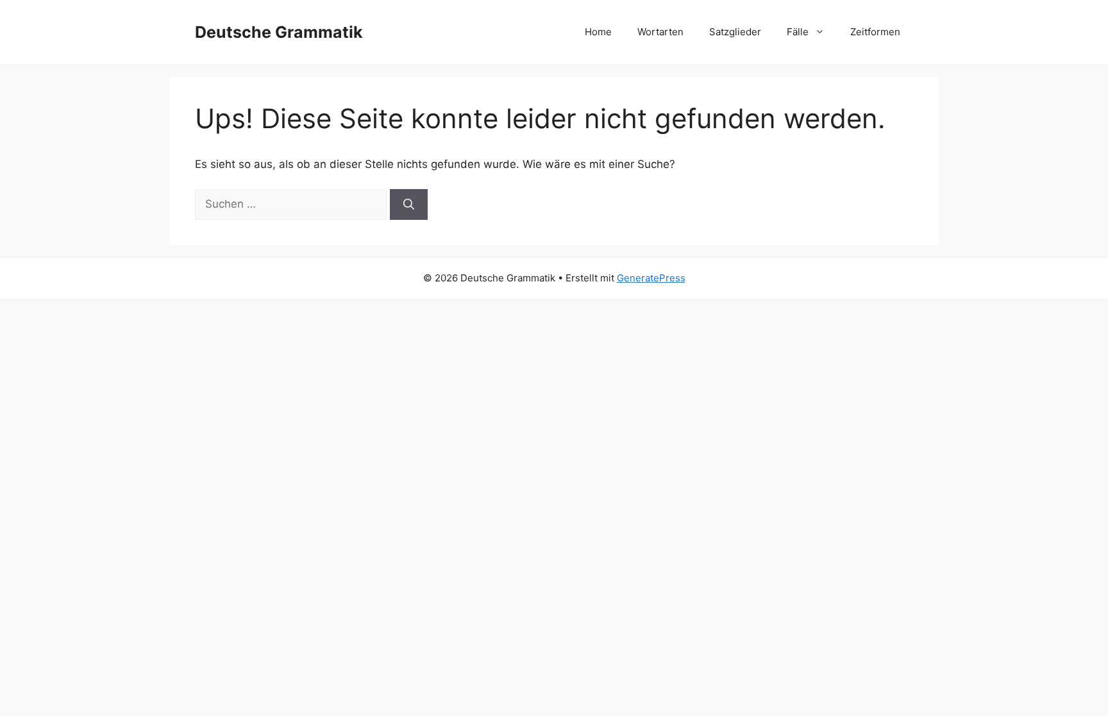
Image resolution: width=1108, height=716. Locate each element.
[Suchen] (409, 204)
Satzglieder (735, 32)
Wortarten (660, 32)
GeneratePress (651, 278)
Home (598, 32)
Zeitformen (875, 32)
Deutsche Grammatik (279, 32)
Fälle (798, 32)
